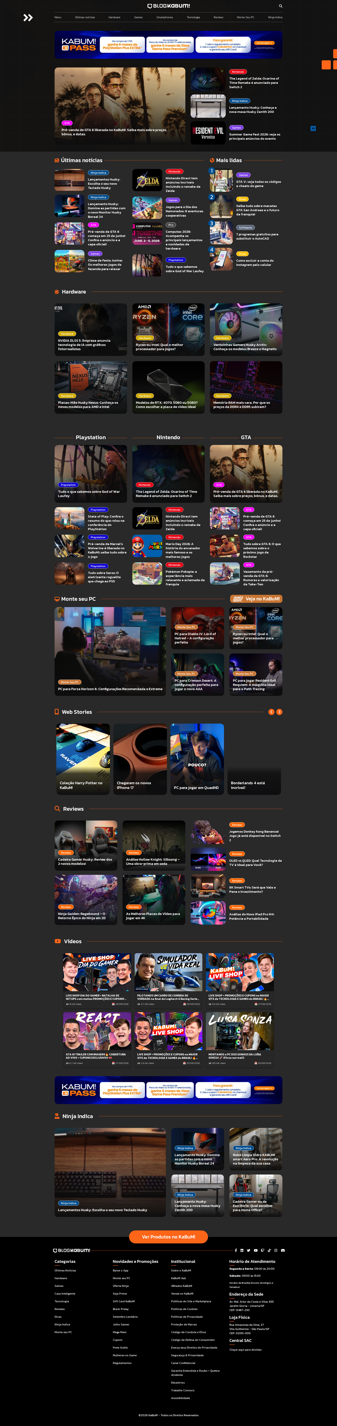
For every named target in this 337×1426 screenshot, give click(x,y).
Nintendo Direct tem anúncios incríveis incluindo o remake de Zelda (183, 184)
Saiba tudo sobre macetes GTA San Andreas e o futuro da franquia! (257, 210)
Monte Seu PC (245, 17)
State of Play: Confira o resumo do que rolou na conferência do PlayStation (106, 523)
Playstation (175, 260)
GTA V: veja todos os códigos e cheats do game (258, 183)
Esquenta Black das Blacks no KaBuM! (191, 785)
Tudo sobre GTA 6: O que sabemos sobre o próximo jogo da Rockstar (262, 550)
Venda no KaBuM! (182, 1293)
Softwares (245, 227)
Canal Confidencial (183, 1363)
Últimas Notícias (65, 1270)
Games (138, 17)
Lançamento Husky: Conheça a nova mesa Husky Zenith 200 (253, 109)
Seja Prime (120, 1293)
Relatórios (178, 1382)
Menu (58, 17)
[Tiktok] (269, 1250)
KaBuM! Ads (178, 1278)
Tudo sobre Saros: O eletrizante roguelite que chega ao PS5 (104, 577)
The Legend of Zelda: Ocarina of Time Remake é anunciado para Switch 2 (254, 82)
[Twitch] (262, 1250)
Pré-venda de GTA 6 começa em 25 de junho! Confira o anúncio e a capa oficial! (106, 238)
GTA (93, 225)
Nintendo (238, 72)
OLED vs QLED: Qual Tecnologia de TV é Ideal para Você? (255, 862)
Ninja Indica (275, 17)
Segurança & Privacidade (187, 1355)
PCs (170, 225)
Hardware (114, 17)
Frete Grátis (120, 1347)
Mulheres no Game (125, 1355)
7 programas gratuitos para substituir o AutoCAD (257, 236)
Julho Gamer (121, 1324)
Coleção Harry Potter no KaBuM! (252, 785)
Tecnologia (193, 17)
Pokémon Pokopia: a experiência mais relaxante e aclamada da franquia (185, 578)
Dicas (242, 199)
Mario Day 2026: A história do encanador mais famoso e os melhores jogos (183, 550)
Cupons (117, 1340)
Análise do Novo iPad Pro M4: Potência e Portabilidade (251, 916)
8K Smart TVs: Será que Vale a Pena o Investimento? (252, 889)
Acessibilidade (180, 1398)
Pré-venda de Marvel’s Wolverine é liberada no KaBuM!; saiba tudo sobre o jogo (107, 550)
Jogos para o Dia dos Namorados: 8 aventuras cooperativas (184, 211)
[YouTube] (255, 1250)
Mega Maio (120, 1332)
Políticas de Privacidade (187, 1317)
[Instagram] (275, 1250)
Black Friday (121, 1309)
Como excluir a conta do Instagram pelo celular (255, 262)
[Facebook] (236, 1250)
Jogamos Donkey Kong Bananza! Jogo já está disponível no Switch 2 (255, 835)
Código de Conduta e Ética (188, 1332)
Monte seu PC (63, 1332)
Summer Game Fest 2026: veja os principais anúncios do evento (254, 136)
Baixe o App (120, 1270)
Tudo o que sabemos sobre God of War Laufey (185, 268)
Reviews (218, 17)
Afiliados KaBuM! (181, 1286)
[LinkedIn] (241, 1250)
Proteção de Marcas (184, 1324)
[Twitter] (248, 1250)
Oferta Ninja (121, 1286)
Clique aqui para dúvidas (245, 1349)
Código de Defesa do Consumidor (193, 1340)
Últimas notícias (85, 17)
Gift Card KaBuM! (124, 1301)
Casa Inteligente (65, 1293)
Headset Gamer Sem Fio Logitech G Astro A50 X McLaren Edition (138, 783)
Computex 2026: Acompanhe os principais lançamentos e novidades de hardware (184, 240)
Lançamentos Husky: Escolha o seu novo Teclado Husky (104, 183)
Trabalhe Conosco (182, 1390)
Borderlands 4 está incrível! (77, 785)
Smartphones (165, 17)
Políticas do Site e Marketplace (191, 1301)
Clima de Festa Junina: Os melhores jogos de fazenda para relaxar (105, 264)
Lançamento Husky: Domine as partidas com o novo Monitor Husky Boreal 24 (106, 210)
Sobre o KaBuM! (181, 1270)
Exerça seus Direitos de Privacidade (194, 1347)
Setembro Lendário (125, 1317)
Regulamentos (122, 1363)
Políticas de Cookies (184, 1309)
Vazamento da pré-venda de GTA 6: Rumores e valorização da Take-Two (261, 578)
